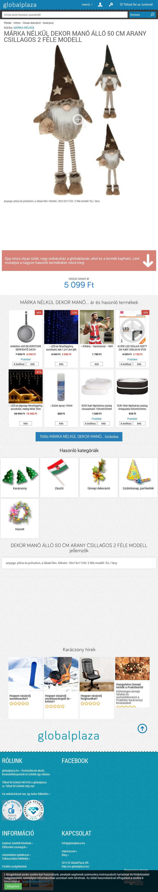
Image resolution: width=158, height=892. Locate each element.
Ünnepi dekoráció (32, 22)
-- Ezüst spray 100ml (61, 405)
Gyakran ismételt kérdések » (17, 843)
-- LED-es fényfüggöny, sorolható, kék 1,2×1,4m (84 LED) (61, 347)
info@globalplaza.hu (73, 843)
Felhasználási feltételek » (16, 858)
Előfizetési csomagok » (14, 847)
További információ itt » (36, 881)
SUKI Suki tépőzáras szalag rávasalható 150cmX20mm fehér (96, 407)
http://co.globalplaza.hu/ (75, 866)
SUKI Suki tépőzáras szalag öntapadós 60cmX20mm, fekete (132, 407)
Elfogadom (13, 886)
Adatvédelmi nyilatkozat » (16, 855)
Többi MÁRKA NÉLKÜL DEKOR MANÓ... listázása (79, 437)
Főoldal (7, 22)
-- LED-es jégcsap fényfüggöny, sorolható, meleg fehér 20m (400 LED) (25, 407)
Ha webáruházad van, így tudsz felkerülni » (26, 794)
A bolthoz (19, 364)
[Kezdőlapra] (19, 8)
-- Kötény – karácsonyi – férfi (97, 346)
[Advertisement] (79, 612)
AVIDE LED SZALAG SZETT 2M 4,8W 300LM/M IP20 (132, 347)
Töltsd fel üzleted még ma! (20, 786)
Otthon (17, 22)
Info (32, 364)
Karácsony (48, 22)
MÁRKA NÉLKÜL (24, 27)
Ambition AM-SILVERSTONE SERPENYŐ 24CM (25, 347)
